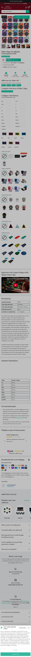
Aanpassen (15, 650)
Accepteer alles (15, 654)
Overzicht (23, 627)
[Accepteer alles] (29, 627)
